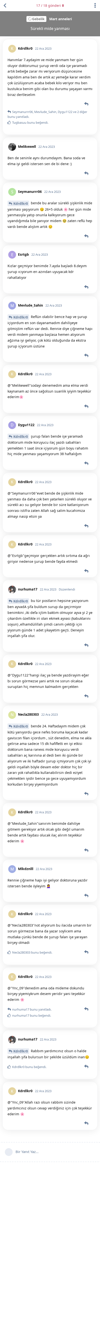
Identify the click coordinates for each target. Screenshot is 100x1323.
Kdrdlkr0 (20, 203)
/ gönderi (48, 5)
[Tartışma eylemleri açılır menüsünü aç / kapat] (95, 5)
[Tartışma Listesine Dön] (5, 5)
